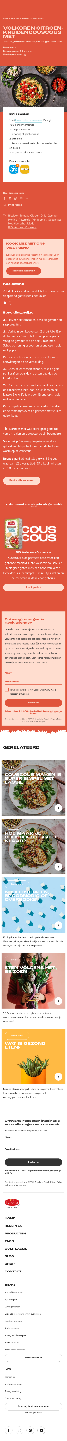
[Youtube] (41, 1431)
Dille (43, 215)
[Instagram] (19, 1431)
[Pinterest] (30, 1431)
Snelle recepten (12, 1342)
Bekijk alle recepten (21, 480)
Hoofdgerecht (16, 223)
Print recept (15, 205)
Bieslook (13, 215)
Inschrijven (33, 703)
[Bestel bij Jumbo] (24, 169)
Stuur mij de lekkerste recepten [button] (33, 1406)
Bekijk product (33, 587)
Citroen (34, 215)
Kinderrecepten (12, 1328)
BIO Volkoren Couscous (22, 227)
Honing (12, 219)
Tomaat (24, 215)
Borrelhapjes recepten (15, 1349)
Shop (9, 1264)
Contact (13, 1271)
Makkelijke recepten (14, 1292)
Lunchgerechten (12, 1306)
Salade (30, 223)
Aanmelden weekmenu (23, 271)
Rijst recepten (11, 1299)
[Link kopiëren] (27, 198)
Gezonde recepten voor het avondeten (23, 1314)
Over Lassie (16, 1249)
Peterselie (24, 219)
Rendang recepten (13, 1321)
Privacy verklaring (13, 1391)
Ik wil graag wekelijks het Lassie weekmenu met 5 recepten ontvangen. (33, 691)
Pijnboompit (39, 219)
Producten (15, 1233)
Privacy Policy (56, 719)
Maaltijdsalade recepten (15, 1335)
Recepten (15, 18)
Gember (52, 215)
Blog (9, 1256)
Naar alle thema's (33, 1358)
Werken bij (10, 1377)
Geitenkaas (54, 219)
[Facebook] (8, 1431)
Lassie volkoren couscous (28, 120)
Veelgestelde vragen (14, 1384)
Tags (9, 1241)
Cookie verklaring (13, 1398)
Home (5, 18)
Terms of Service (33, 721)
